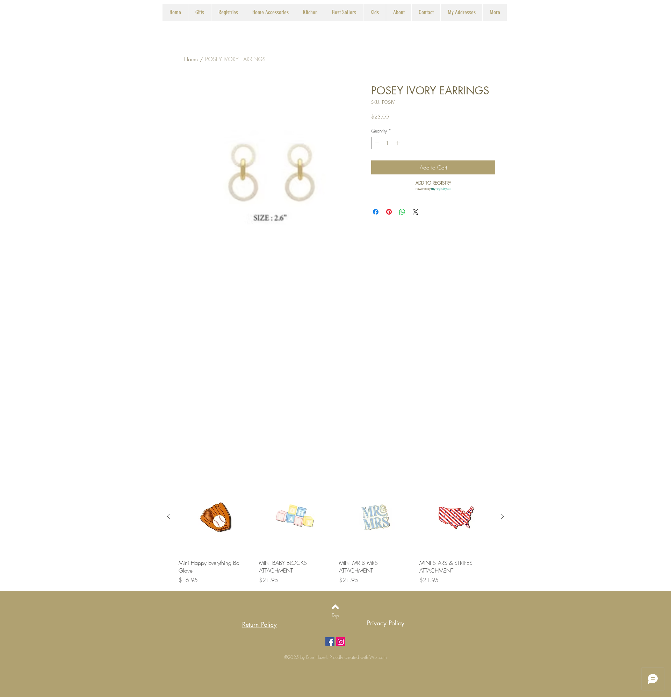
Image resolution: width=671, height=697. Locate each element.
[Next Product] (502, 516)
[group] (335, 532)
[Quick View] (215, 516)
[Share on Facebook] (375, 212)
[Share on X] (415, 212)
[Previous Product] (168, 516)
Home (191, 59)
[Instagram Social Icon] (340, 641)
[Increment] (398, 143)
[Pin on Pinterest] (389, 212)
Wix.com (378, 657)
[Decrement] (376, 143)
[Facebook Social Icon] (329, 641)
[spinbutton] (387, 143)
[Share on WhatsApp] (402, 212)
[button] (228, 12)
